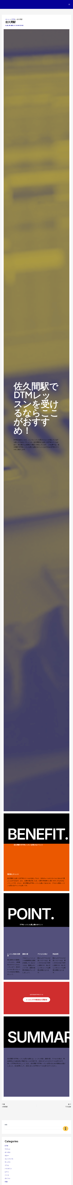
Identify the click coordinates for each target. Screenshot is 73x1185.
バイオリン (8, 1168)
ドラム (7, 1165)
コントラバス (9, 1159)
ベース (7, 1175)
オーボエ (7, 1152)
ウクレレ (7, 1149)
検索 (6, 1124)
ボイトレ (7, 1178)
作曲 (6, 1182)
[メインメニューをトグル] (69, 4)
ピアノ (7, 1172)
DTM (6, 1146)
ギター (7, 1155)
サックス (7, 1162)
